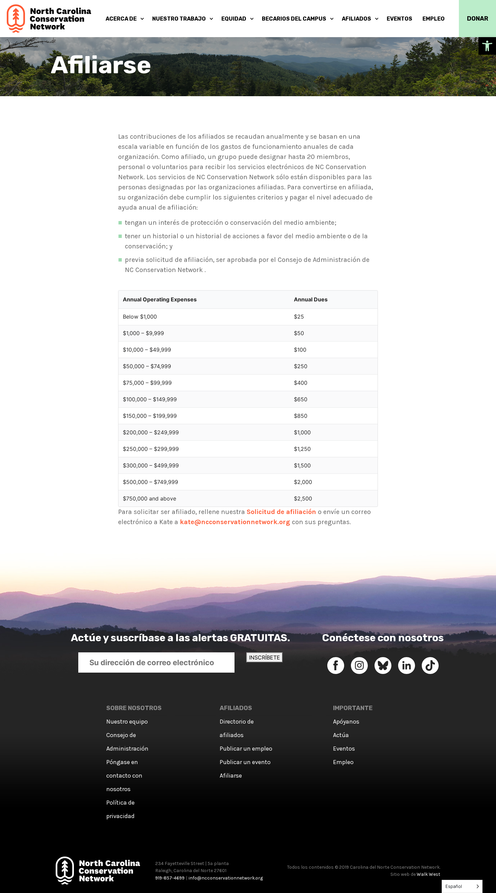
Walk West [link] (428, 874)
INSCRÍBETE (264, 657)
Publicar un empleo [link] (246, 748)
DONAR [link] (477, 18)
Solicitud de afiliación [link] (281, 512)
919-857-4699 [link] (170, 878)
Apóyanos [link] (346, 721)
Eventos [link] (344, 748)
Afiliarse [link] (231, 775)
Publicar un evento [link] (245, 762)
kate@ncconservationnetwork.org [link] (235, 522)
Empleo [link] (343, 762)
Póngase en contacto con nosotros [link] (124, 775)
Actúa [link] (341, 735)
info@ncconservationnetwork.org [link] (226, 878)
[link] (487, 46)
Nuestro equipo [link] (127, 721)
